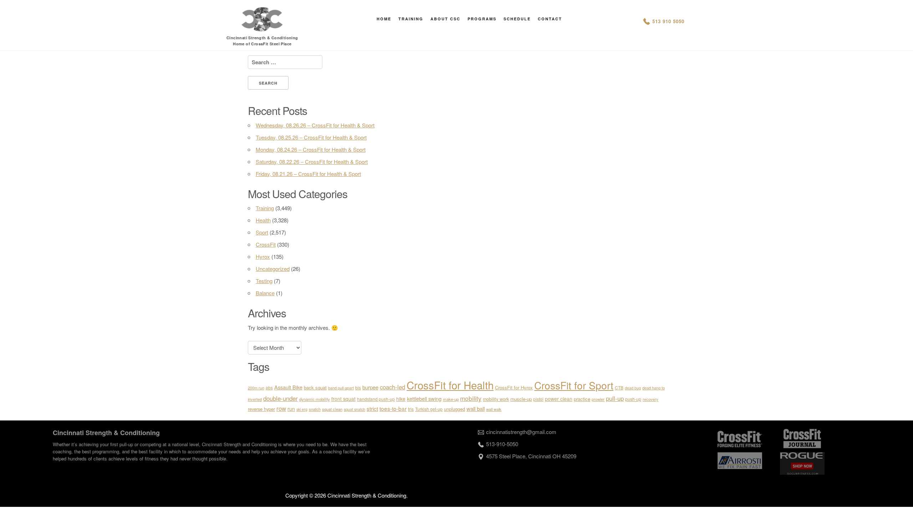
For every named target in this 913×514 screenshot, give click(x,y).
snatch (315, 409)
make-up (451, 399)
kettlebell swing (424, 398)
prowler (598, 399)
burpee (370, 387)
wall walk (493, 409)
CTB (619, 387)
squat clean (332, 409)
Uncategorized (273, 268)
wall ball (475, 408)
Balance (265, 293)
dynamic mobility (314, 399)
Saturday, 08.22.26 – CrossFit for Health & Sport (312, 161)
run (291, 408)
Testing (264, 280)
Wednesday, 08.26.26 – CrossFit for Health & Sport (315, 125)
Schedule (517, 18)
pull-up (615, 398)
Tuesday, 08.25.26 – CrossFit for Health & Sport (311, 137)
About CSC (445, 18)
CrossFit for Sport (573, 385)
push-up (633, 399)
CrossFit (266, 244)
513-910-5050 (502, 444)
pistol (538, 399)
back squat (315, 387)
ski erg (301, 409)
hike (401, 398)
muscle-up (521, 398)
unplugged (454, 408)
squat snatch (354, 409)
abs (269, 387)
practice (582, 398)
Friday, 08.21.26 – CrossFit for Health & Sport (308, 173)
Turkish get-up (429, 409)
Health (263, 220)
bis (358, 387)
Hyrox (263, 256)
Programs (482, 18)
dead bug (633, 387)
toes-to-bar (393, 408)
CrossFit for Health (450, 384)
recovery (650, 399)
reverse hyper (261, 408)
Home (384, 18)
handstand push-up (376, 399)
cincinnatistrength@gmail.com (521, 431)
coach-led (392, 387)
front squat (343, 398)
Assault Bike (288, 387)
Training (410, 18)
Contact (550, 18)
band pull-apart (341, 387)
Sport (262, 232)
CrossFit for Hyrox (514, 387)
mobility (470, 398)
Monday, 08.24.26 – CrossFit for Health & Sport (311, 149)
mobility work (496, 399)
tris (411, 409)
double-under (280, 398)
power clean (558, 398)
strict (372, 408)
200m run (256, 387)
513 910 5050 (668, 21)
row (281, 408)
